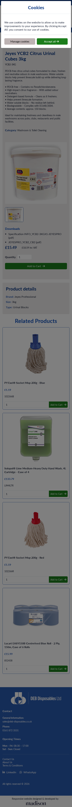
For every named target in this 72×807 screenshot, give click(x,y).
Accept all (50, 41)
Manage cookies (19, 41)
